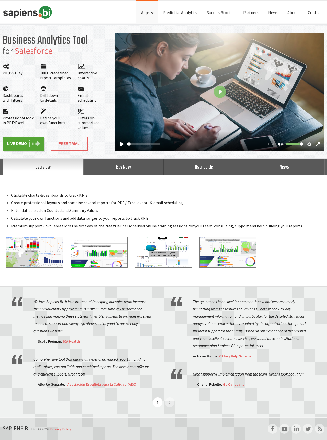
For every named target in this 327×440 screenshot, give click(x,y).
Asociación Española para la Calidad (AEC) (101, 384)
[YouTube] (284, 429)
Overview (43, 167)
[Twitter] (308, 429)
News (273, 12)
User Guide (204, 167)
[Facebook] (272, 429)
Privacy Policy (61, 429)
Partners (251, 12)
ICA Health (71, 341)
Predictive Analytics (180, 12)
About (292, 12)
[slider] (143, 144)
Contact (315, 12)
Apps (145, 12)
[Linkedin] (296, 429)
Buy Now (123, 167)
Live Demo (17, 143)
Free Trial (69, 143)
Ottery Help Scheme (235, 356)
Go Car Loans (233, 384)
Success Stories (220, 12)
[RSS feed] (319, 429)
